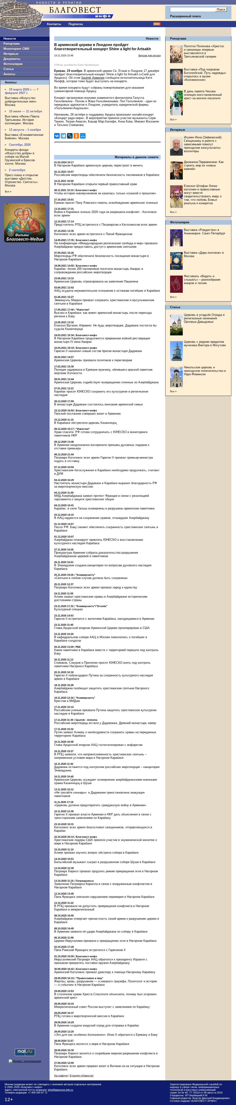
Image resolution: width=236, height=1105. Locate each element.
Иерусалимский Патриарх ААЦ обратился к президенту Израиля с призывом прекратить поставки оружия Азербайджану (100, 961)
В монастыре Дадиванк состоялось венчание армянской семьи (98, 404)
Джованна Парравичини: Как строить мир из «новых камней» (204, 165)
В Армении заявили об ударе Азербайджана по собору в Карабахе (101, 931)
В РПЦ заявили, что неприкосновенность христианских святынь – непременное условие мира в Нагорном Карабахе (100, 756)
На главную (61, 1075)
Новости (9, 38)
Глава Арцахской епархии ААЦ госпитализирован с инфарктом (98, 745)
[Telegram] (63, 136)
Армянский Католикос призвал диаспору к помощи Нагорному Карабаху (104, 972)
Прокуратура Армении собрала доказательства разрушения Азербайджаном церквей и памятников (96, 554)
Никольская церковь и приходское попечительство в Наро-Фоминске (205, 371)
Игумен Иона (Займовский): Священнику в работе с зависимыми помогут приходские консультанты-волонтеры (203, 144)
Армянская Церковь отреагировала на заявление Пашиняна (96, 281)
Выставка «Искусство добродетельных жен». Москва (21, 101)
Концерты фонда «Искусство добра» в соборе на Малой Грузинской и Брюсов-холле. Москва (20, 156)
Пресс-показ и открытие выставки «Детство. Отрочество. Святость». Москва (21, 180)
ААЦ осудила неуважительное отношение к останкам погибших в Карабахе (107, 290)
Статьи (8, 69)
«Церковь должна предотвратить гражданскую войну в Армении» (100, 805)
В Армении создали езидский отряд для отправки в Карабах (96, 1025)
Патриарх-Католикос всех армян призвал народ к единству (95, 587)
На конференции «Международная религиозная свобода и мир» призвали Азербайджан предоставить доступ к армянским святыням (105, 244)
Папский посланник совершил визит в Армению (87, 413)
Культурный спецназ (68, 609)
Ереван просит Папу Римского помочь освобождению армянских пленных (106, 202)
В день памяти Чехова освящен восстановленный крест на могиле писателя (203, 95)
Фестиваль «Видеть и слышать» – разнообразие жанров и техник (202, 279)
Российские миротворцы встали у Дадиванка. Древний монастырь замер (105, 723)
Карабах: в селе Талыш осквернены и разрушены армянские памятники (104, 508)
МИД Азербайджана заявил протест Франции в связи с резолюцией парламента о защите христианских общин (101, 497)
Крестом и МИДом (67, 701)
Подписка (75, 24)
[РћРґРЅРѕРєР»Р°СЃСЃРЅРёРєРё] (76, 136)
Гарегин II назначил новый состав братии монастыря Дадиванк (98, 351)
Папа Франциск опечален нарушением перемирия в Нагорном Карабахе (104, 897)
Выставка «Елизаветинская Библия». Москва (24, 136)
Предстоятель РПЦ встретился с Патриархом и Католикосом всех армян (105, 224)
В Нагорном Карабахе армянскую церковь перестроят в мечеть (98, 165)
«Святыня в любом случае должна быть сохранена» (91, 578)
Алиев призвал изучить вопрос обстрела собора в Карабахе (96, 852)
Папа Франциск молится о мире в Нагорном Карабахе (91, 1044)
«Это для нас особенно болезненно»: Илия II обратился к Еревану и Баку (106, 1034)
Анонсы (9, 74)
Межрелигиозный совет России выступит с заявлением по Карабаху (102, 1007)
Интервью (10, 53)
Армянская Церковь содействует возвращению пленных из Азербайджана (106, 382)
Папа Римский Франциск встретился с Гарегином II (90, 950)
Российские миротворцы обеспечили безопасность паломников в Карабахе (106, 175)
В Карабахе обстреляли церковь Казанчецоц (85, 423)
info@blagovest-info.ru (60, 1089)
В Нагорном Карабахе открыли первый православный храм (95, 184)
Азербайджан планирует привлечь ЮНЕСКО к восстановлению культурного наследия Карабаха (98, 541)
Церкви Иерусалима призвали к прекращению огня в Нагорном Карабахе (105, 940)
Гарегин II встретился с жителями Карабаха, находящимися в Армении (104, 618)
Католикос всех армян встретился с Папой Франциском (93, 234)
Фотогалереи (13, 64)
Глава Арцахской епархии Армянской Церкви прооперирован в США (102, 628)
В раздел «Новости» (82, 1075)
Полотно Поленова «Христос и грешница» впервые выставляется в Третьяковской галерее (204, 51)
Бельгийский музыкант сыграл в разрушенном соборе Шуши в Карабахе (104, 862)
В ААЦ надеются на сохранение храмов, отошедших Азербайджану (101, 518)
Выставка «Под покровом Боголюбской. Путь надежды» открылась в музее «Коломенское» (205, 74)
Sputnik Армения (92, 77)
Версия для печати (150, 55)
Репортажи (11, 43)
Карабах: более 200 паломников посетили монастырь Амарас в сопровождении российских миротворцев (98, 270)
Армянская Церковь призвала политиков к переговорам (93, 360)
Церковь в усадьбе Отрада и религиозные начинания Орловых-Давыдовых (204, 318)
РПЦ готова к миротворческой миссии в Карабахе (89, 1016)
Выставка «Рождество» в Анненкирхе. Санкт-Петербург (204, 231)
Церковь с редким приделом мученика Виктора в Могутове (205, 343)
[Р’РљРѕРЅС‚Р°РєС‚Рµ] (57, 136)
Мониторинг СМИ (16, 48)
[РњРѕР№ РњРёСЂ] (83, 136)
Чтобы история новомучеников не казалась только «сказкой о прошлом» (105, 193)
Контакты (54, 24)
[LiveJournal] (70, 136)
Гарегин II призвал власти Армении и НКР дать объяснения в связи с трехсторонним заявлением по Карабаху (102, 816)
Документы (11, 59)
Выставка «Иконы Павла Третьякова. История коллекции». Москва (22, 120)
